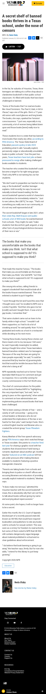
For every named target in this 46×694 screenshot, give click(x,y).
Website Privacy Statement (14, 673)
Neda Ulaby (13, 35)
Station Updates (10, 644)
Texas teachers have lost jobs (21, 157)
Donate (39, 3)
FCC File (7, 669)
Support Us (8, 658)
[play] (3, 691)
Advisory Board (9, 642)
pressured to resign (11, 160)
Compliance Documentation (14, 671)
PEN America (13, 439)
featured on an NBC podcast (21, 455)
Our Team (8, 640)
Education (8, 566)
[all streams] (43, 691)
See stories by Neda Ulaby (25, 588)
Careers (7, 656)
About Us (7, 638)
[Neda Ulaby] (7, 586)
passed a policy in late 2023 (24, 145)
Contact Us (8, 655)
